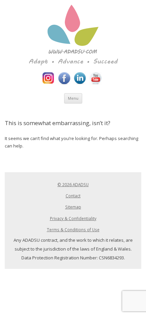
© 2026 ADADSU (73, 184)
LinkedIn (80, 78)
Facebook (64, 78)
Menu (73, 98)
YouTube (95, 78)
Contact (73, 195)
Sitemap (73, 207)
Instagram (48, 78)
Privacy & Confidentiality (73, 218)
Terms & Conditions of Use (73, 229)
